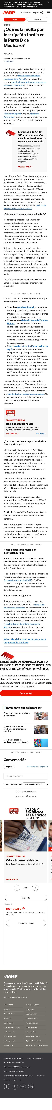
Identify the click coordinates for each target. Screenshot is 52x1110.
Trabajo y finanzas (15, 420)
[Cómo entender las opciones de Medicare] (41, 716)
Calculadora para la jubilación (22, 860)
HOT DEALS (13, 908)
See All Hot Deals (26, 923)
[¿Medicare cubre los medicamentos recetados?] (41, 743)
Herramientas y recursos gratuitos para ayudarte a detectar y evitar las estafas (22, 428)
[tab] (13, 784)
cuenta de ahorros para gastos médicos (25, 394)
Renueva (37, 20)
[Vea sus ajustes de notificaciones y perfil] (47, 784)
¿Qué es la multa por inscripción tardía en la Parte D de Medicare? (24, 37)
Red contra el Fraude (19, 423)
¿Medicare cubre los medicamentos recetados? (16, 741)
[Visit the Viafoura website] (31, 796)
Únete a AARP (24, 167)
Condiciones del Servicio (35, 1058)
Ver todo (40, 433)
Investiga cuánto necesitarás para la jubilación (25, 864)
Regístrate (25, 12)
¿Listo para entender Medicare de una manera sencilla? (15, 728)
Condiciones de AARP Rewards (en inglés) (17, 1067)
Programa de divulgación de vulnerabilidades (18, 1075)
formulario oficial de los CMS (17, 580)
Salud (7, 25)
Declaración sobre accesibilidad (14, 1062)
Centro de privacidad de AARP (13, 1058)
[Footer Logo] (26, 976)
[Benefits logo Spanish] (10, 415)
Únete (14, 20)
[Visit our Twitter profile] (15, 1087)
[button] (17, 888)
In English (8, 61)
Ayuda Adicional (25, 307)
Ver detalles (11, 433)
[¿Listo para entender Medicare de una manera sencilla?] (41, 729)
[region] (26, 780)
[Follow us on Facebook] (7, 1087)
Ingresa (36, 12)
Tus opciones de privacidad (12, 1080)
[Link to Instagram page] (23, 1087)
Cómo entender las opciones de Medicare (17, 714)
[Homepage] (8, 12)
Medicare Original (12, 113)
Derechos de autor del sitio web (14, 1071)
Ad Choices (40, 1075)
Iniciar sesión (32, 766)
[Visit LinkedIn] (31, 1087)
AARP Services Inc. (32, 1018)
